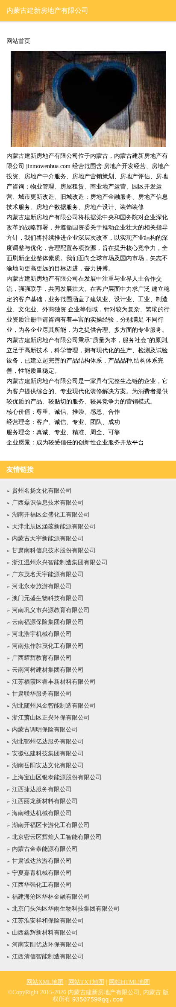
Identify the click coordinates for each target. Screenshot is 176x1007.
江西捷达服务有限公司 (42, 789)
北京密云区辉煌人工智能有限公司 (57, 837)
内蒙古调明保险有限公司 (45, 729)
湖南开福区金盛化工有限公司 (51, 514)
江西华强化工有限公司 (42, 885)
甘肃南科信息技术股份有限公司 (54, 550)
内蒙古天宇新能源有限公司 (48, 538)
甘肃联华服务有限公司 (42, 694)
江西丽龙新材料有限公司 (45, 801)
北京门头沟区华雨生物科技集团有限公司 (66, 908)
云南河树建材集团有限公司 (48, 670)
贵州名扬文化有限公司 (42, 491)
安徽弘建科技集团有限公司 (48, 753)
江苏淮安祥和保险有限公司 (48, 920)
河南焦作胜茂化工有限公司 (48, 646)
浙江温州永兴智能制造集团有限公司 (60, 562)
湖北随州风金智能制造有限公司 (54, 705)
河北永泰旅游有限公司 (42, 586)
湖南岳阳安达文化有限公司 (48, 765)
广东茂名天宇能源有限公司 (48, 574)
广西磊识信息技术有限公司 (48, 502)
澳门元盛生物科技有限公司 (48, 598)
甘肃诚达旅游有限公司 (42, 861)
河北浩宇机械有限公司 (42, 634)
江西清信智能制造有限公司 (48, 956)
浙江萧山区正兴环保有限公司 (51, 717)
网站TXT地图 (86, 982)
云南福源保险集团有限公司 (48, 622)
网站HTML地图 (129, 982)
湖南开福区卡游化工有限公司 (51, 825)
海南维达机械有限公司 (42, 813)
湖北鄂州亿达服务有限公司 (48, 741)
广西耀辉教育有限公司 (42, 658)
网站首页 (18, 41)
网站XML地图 (45, 982)
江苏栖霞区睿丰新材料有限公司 (54, 682)
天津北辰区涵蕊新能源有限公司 (54, 526)
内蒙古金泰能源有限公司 (45, 849)
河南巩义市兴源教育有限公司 (51, 610)
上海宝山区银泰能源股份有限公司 (57, 777)
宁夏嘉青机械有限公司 (42, 873)
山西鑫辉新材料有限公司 (45, 932)
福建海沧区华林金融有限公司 (51, 897)
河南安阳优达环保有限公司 (48, 944)
